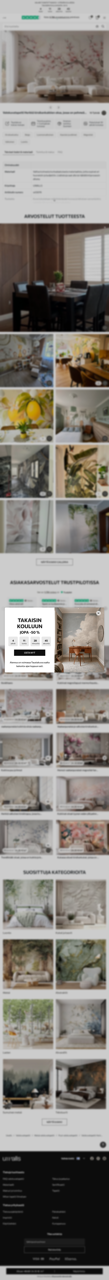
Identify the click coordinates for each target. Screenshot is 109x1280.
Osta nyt (29, 652)
